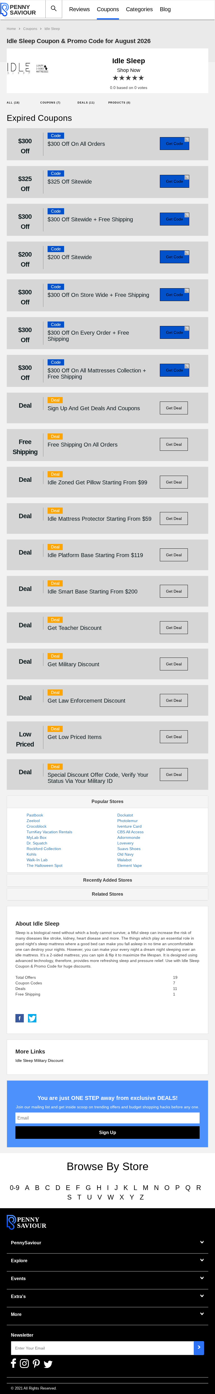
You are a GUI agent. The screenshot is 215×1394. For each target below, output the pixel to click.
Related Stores (107, 894)
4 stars (135, 78)
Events (18, 1278)
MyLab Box (36, 837)
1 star (116, 78)
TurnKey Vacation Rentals (49, 832)
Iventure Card (129, 826)
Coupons (108, 9)
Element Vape (129, 865)
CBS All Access (130, 832)
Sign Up (107, 1132)
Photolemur (127, 820)
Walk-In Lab (37, 860)
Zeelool (33, 820)
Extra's (18, 1296)
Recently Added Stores (107, 880)
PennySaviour (26, 1242)
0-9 (14, 1187)
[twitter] (32, 1018)
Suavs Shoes (129, 848)
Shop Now (128, 70)
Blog (165, 9)
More (16, 1314)
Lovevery (125, 843)
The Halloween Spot (44, 865)
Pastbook (35, 815)
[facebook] (19, 1018)
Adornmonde (128, 837)
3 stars (128, 78)
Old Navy (125, 854)
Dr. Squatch (37, 843)
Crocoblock (36, 826)
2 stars (122, 78)
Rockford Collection (44, 848)
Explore (19, 1260)
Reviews (79, 9)
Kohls (31, 854)
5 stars (141, 78)
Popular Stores (107, 801)
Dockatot (125, 815)
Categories (139, 9)
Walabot (124, 860)
